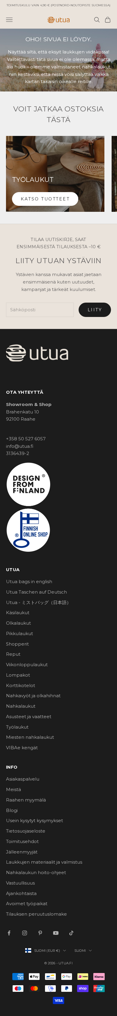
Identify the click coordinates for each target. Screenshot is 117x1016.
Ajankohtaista (21, 893)
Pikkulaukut (19, 633)
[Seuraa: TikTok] (71, 933)
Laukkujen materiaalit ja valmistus (44, 862)
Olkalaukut (18, 623)
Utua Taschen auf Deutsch (36, 592)
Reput (13, 654)
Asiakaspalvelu (22, 779)
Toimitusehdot (22, 841)
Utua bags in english (29, 581)
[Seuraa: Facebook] (9, 933)
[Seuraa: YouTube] (56, 933)
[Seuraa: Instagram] (25, 933)
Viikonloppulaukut (27, 664)
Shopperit (17, 644)
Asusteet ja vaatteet (28, 716)
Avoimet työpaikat (26, 903)
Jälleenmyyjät (22, 852)
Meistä (13, 789)
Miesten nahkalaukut (30, 737)
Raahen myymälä (26, 800)
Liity (95, 309)
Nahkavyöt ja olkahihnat (33, 695)
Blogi (12, 810)
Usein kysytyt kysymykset (34, 820)
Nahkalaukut (20, 706)
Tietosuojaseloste (25, 831)
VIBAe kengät (22, 747)
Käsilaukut (17, 612)
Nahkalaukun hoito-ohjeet (36, 872)
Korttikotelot (20, 685)
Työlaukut (17, 727)
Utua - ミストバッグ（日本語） (38, 602)
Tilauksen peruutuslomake (36, 914)
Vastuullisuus (20, 883)
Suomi (80, 950)
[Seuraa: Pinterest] (40, 933)
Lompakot (18, 675)
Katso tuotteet (45, 199)
